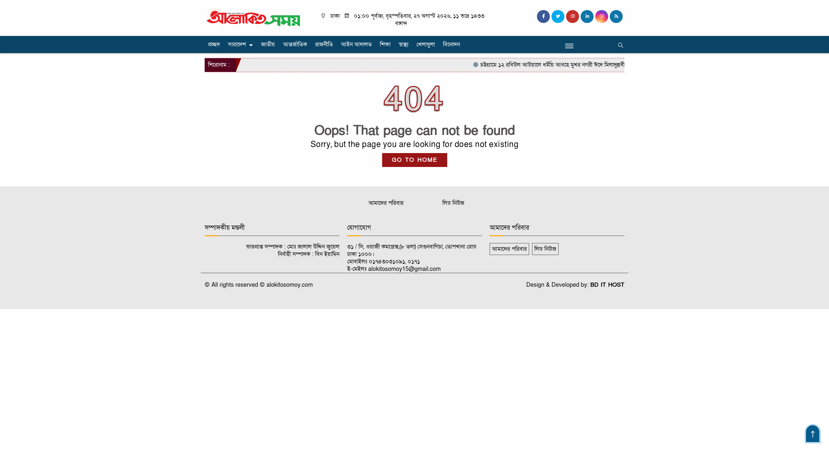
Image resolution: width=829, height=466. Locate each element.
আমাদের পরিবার (386, 203)
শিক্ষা (385, 44)
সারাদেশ (237, 44)
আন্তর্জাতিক (295, 44)
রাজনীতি (324, 44)
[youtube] (601, 16)
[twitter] (557, 16)
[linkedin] (587, 16)
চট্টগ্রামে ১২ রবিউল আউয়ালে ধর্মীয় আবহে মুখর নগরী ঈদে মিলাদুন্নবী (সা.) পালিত (555, 65)
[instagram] (572, 16)
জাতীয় (268, 44)
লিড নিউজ (453, 203)
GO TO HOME (414, 160)
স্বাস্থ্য (403, 44)
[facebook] (543, 16)
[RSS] (616, 16)
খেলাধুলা (425, 44)
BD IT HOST (607, 285)
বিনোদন (451, 44)
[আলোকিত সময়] (254, 17)
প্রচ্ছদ (214, 44)
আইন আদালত (356, 44)
